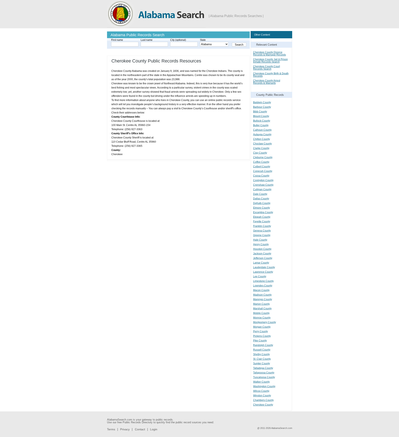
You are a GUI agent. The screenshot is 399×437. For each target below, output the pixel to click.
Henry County (261, 244)
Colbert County (261, 166)
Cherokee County (263, 404)
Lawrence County (263, 271)
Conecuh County (262, 171)
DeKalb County (261, 203)
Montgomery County (264, 322)
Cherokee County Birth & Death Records (271, 74)
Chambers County (263, 400)
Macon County (261, 290)
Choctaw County (262, 143)
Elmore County (261, 207)
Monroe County (262, 317)
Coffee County (261, 162)
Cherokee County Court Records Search (266, 67)
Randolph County (263, 345)
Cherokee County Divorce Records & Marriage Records (269, 53)
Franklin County (262, 226)
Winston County (262, 395)
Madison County (262, 294)
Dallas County (261, 198)
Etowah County (261, 216)
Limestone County (263, 281)
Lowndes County (262, 285)
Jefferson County (262, 258)
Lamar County (261, 262)
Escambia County (263, 212)
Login (153, 429)
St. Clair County (262, 358)
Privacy (125, 429)
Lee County (259, 276)
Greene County (261, 235)
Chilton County (261, 139)
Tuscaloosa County (264, 377)
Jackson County (262, 253)
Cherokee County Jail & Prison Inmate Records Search (270, 60)
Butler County (260, 125)
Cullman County (262, 189)
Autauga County (262, 134)
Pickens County (262, 336)
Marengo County (262, 299)
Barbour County (262, 107)
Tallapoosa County (263, 372)
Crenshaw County (263, 184)
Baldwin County (262, 102)
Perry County (260, 331)
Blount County (261, 116)
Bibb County (260, 111)
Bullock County (261, 120)
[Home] (156, 27)
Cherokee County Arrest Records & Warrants (266, 82)
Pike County (260, 340)
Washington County (264, 386)
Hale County (260, 239)
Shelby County (261, 354)
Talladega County (263, 368)
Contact (140, 429)
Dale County (260, 194)
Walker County (261, 381)
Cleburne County (262, 157)
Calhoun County (262, 129)
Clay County (260, 152)
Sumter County (261, 363)
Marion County (261, 304)
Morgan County (262, 326)
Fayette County (261, 221)
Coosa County (261, 175)
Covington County (263, 180)
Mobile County (261, 313)
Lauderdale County (264, 267)
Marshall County (262, 308)
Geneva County (262, 230)
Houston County (262, 249)
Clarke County (261, 148)
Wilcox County (261, 391)
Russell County (261, 349)
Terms (111, 429)
